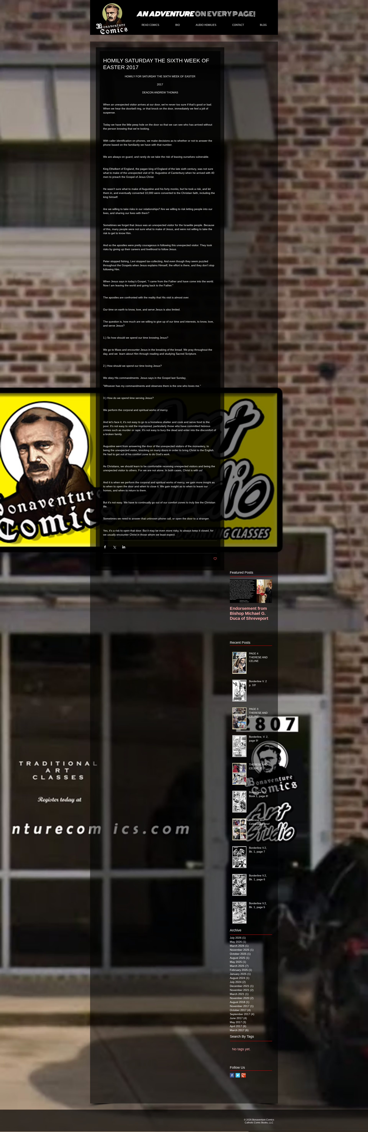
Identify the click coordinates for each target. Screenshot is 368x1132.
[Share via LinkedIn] (124, 547)
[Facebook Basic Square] (232, 1075)
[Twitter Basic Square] (238, 1075)
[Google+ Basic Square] (243, 1075)
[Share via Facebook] (105, 547)
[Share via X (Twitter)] (114, 547)
